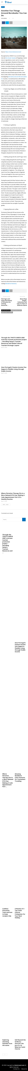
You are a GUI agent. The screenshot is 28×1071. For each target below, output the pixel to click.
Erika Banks (4, 18)
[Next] (6, 1054)
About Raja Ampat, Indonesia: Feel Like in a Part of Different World (22, 302)
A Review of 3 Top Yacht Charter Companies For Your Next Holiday (20, 913)
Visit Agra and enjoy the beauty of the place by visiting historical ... (6, 302)
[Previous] (3, 1054)
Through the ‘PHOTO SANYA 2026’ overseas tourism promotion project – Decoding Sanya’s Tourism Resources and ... (7, 544)
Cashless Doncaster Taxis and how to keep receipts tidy (7, 912)
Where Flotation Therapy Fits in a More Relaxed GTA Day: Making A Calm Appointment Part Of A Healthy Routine (13, 496)
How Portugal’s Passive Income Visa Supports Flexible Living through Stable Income (13, 369)
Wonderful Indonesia (10, 283)
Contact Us (16, 1069)
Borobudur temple (10, 58)
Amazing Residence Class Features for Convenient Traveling (20, 777)
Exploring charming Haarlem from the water (7, 1042)
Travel (3, 6)
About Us (24, 1069)
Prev (4, 504)
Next (7, 504)
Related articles (6, 310)
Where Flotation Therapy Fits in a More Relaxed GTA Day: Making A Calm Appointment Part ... (7, 780)
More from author (16, 310)
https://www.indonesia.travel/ (13, 52)
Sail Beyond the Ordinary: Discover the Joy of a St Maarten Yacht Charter (20, 1044)
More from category (7, 312)
